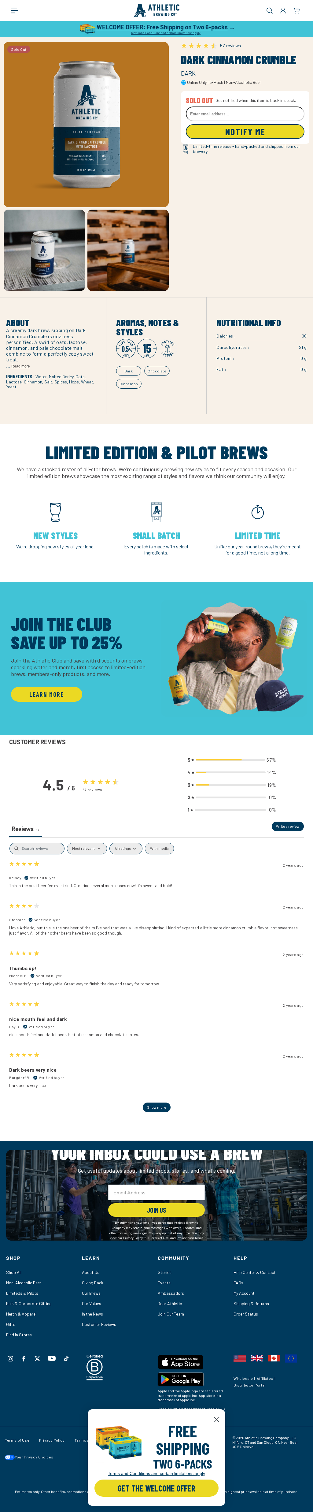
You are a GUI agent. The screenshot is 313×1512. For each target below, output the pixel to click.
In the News (92, 1313)
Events (164, 1282)
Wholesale (243, 1378)
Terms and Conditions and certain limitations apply (166, 33)
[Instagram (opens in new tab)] (10, 1358)
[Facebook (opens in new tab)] (24, 1358)
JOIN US (156, 1210)
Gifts (10, 1324)
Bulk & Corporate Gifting (29, 1303)
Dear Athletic (170, 1303)
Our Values (91, 1303)
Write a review (288, 826)
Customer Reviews (99, 1324)
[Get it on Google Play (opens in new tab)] (194, 1380)
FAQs (238, 1282)
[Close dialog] (217, 1419)
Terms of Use (17, 1440)
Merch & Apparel (21, 1313)
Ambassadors (171, 1293)
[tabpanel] (156, 980)
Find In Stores (19, 1334)
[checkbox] (159, 848)
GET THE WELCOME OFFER (156, 1488)
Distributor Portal (250, 1385)
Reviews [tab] (25, 828)
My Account (244, 1293)
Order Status (246, 1313)
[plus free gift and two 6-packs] (119, 1442)
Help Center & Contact (255, 1272)
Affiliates (265, 1378)
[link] (119, 1442)
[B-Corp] (95, 1378)
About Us (90, 1272)
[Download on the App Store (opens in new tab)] (194, 1363)
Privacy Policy (51, 1440)
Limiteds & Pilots (22, 1293)
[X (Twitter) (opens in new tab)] (37, 1358)
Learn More (46, 694)
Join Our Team (171, 1313)
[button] (17, 10)
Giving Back (92, 1282)
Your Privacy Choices (34, 1457)
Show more (156, 1107)
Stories (164, 1272)
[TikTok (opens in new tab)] (66, 1358)
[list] (156, 531)
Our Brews (91, 1293)
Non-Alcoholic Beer (23, 1282)
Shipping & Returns (251, 1303)
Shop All (13, 1272)
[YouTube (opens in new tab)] (51, 1358)
